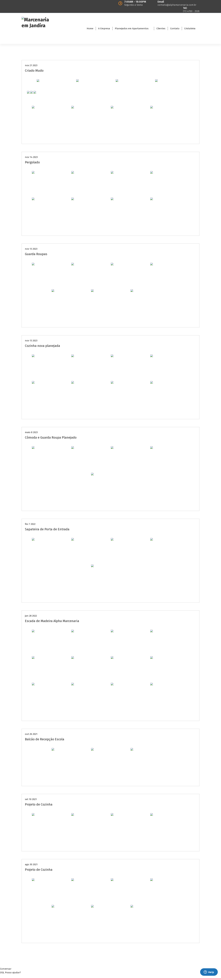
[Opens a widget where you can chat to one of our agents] (209, 972)
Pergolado (32, 162)
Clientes (160, 28)
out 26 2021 (31, 734)
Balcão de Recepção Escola (44, 739)
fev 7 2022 (30, 524)
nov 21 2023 (31, 65)
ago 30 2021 (31, 864)
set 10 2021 (31, 799)
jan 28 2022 (31, 615)
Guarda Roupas (36, 254)
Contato (174, 28)
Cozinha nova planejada (42, 346)
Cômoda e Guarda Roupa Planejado (51, 437)
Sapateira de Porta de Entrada (47, 529)
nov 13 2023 (31, 248)
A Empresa (104, 28)
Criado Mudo (34, 70)
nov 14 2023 (31, 157)
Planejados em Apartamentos (132, 28)
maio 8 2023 (31, 432)
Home (90, 28)
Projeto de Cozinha (38, 804)
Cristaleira (189, 28)
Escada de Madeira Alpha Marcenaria (52, 621)
